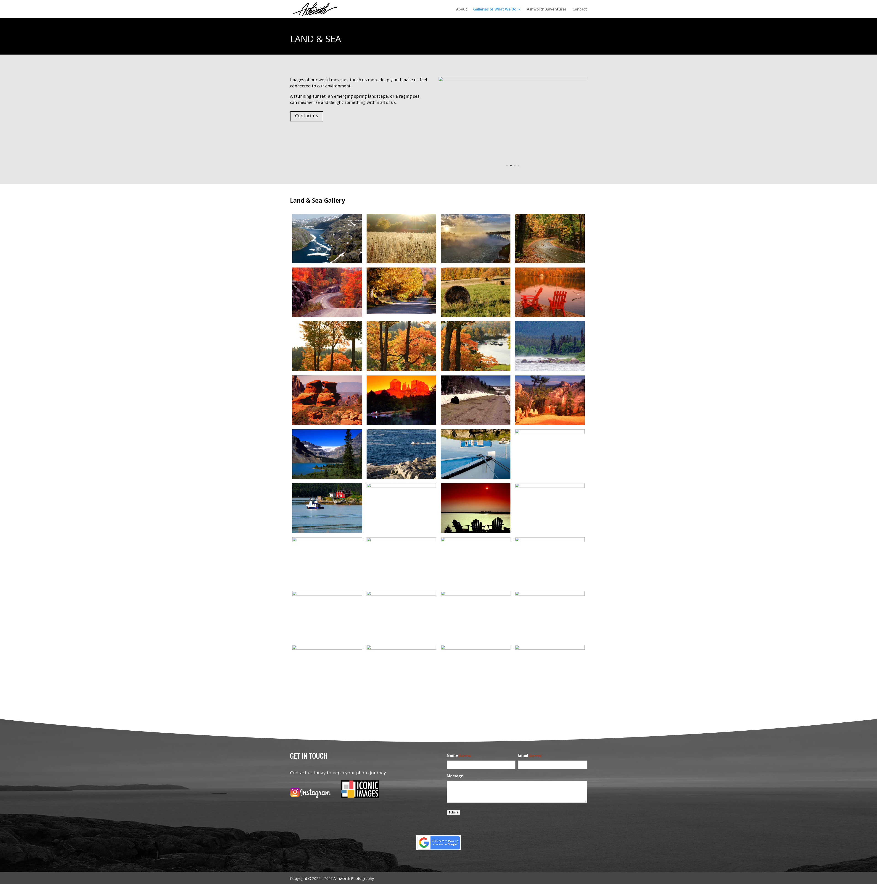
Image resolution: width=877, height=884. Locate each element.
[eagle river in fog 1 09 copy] (550, 369)
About (461, 10)
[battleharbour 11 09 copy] (550, 486)
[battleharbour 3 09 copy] (401, 540)
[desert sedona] (401, 423)
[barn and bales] (476, 540)
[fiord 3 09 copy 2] (327, 261)
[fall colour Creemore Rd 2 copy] (401, 312)
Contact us (306, 116)
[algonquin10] (401, 648)
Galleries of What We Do (494, 10)
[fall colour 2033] (401, 369)
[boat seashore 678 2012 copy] (401, 477)
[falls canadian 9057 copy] (476, 261)
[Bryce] (550, 423)
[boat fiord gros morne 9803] (550, 432)
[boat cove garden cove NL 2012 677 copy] (327, 531)
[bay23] (401, 486)
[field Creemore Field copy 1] (512, 79)
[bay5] (476, 531)
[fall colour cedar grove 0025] (550, 315)
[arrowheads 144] (476, 594)
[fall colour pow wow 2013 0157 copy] (550, 261)
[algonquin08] (476, 648)
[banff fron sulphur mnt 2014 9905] (550, 540)
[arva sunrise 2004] (401, 594)
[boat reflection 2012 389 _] (476, 477)
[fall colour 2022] (476, 369)
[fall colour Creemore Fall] (476, 315)
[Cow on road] (476, 423)
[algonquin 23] (550, 648)
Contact (580, 10)
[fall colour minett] (327, 315)
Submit (453, 812)
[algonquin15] (327, 648)
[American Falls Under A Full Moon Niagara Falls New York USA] (550, 594)
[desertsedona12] (327, 423)
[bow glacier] (327, 477)
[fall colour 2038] (327, 369)
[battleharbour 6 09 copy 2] (327, 540)
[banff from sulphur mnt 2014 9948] (327, 594)
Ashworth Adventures (547, 10)
